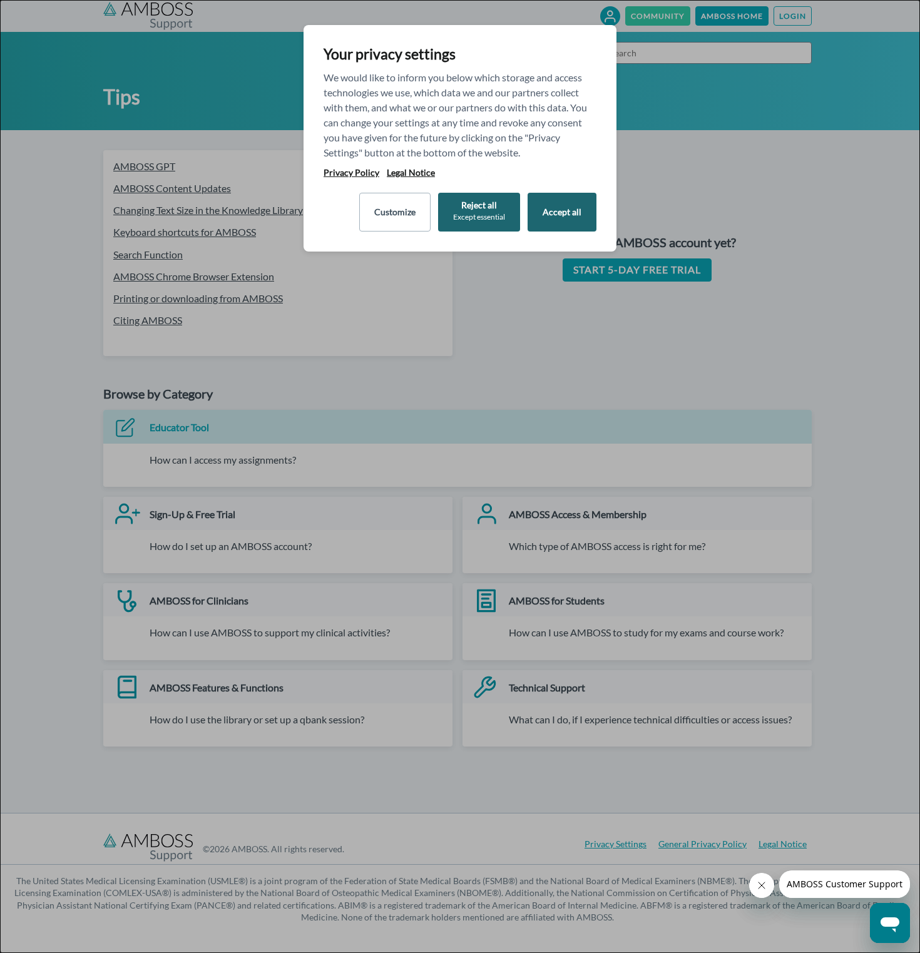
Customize (395, 211)
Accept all (562, 211)
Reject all (479, 211)
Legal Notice (411, 173)
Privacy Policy (351, 173)
